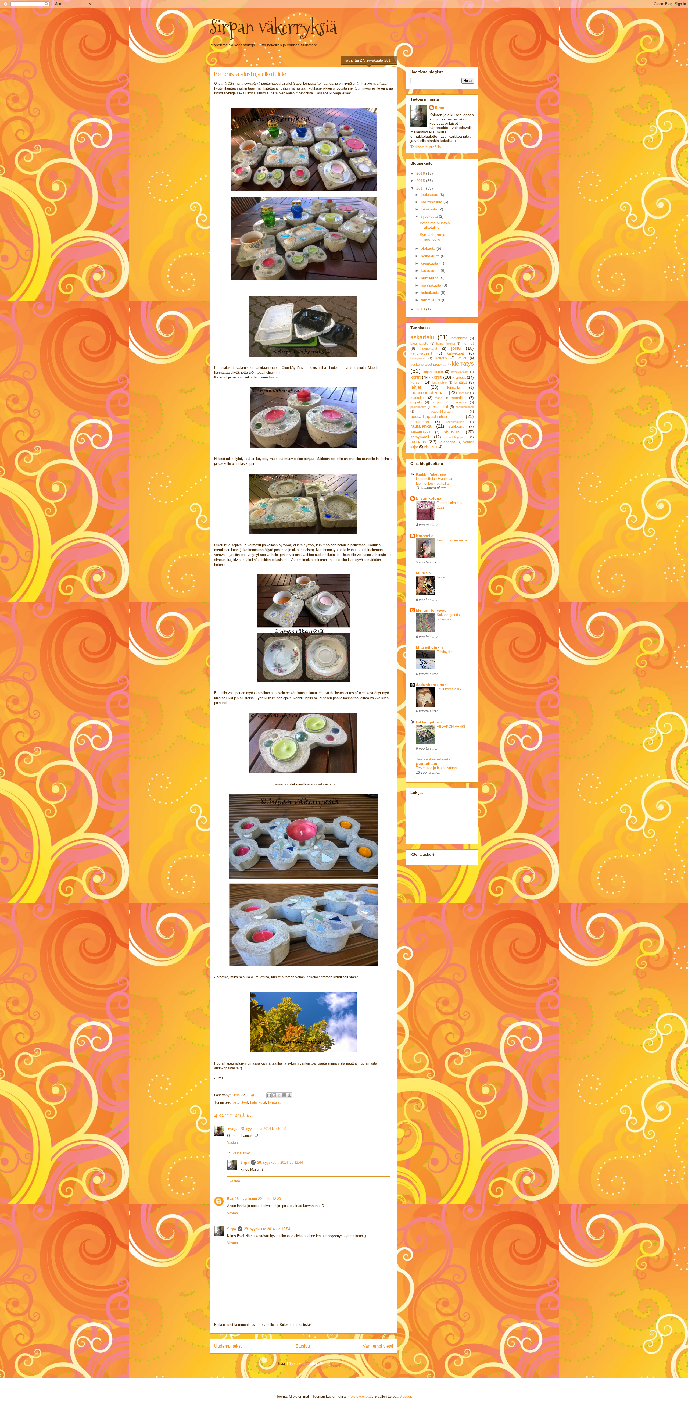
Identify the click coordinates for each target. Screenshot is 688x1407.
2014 (421, 188)
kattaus (441, 358)
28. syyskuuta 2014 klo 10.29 (263, 1129)
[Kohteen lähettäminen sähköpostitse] (269, 1095)
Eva (230, 1199)
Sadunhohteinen (431, 685)
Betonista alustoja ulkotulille (435, 225)
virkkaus (430, 447)
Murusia (423, 573)
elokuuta (428, 248)
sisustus (452, 431)
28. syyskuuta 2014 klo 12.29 (258, 1199)
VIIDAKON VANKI (451, 726)
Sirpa (244, 1162)
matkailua (417, 398)
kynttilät (274, 1102)
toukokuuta (431, 270)
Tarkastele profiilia (425, 147)
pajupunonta (418, 407)
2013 (421, 309)
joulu (456, 348)
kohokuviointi (459, 371)
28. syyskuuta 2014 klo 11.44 (280, 1162)
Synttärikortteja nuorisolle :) (432, 237)
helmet (468, 343)
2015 (421, 180)
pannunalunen (465, 407)
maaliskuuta (431, 285)
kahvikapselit (421, 353)
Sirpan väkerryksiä (273, 27)
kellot (462, 358)
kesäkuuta (430, 263)
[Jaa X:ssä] (279, 1095)
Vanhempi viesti (378, 1346)
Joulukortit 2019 (449, 689)
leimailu (453, 387)
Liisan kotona (428, 498)
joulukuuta (430, 194)
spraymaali (419, 437)
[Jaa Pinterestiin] (289, 1095)
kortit (415, 377)
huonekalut (428, 349)
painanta (460, 402)
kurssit (415, 382)
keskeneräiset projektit (428, 364)
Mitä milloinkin (429, 647)
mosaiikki (458, 397)
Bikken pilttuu (429, 722)
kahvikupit (258, 1102)
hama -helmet (445, 343)
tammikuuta (431, 300)
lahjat (415, 387)
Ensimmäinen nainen (453, 540)
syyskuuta (430, 216)
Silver (441, 577)
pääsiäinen (419, 421)
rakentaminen (455, 421)
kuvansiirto (439, 382)
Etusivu (303, 1346)
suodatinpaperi (455, 437)
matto (438, 397)
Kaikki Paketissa (431, 474)
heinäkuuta (431, 256)
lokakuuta (429, 209)
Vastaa (232, 1143)
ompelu (416, 402)
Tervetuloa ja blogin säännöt (438, 768)
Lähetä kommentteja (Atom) (308, 1364)
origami (437, 402)
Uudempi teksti (228, 1346)
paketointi (440, 407)
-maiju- (233, 1129)
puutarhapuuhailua (428, 416)
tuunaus (418, 441)
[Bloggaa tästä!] (274, 1095)
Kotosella (424, 536)
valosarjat (447, 442)
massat (464, 393)
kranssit (459, 377)
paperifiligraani (442, 411)
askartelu (422, 337)
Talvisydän (445, 652)
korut (436, 377)
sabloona (456, 426)
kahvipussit (417, 358)
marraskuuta (432, 202)
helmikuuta (430, 292)
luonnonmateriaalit (428, 392)
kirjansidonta (433, 372)
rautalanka (420, 426)
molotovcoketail (360, 1396)
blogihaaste (419, 343)
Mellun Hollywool (432, 610)
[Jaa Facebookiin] (284, 1095)
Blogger (405, 1396)
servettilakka (420, 432)
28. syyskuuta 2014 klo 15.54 (267, 1229)
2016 (421, 173)
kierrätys (463, 363)
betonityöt (240, 1102)
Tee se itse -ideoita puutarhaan (433, 761)
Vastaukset (241, 1153)
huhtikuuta (430, 278)
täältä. (274, 377)
